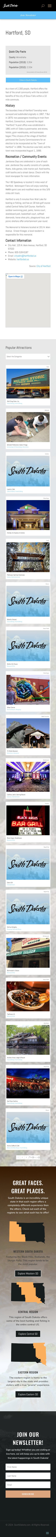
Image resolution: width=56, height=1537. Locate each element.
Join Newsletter (28, 15)
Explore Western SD (28, 1273)
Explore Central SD (28, 1334)
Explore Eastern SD (28, 1394)
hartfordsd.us (23, 259)
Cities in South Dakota (28, 80)
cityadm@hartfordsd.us (25, 255)
